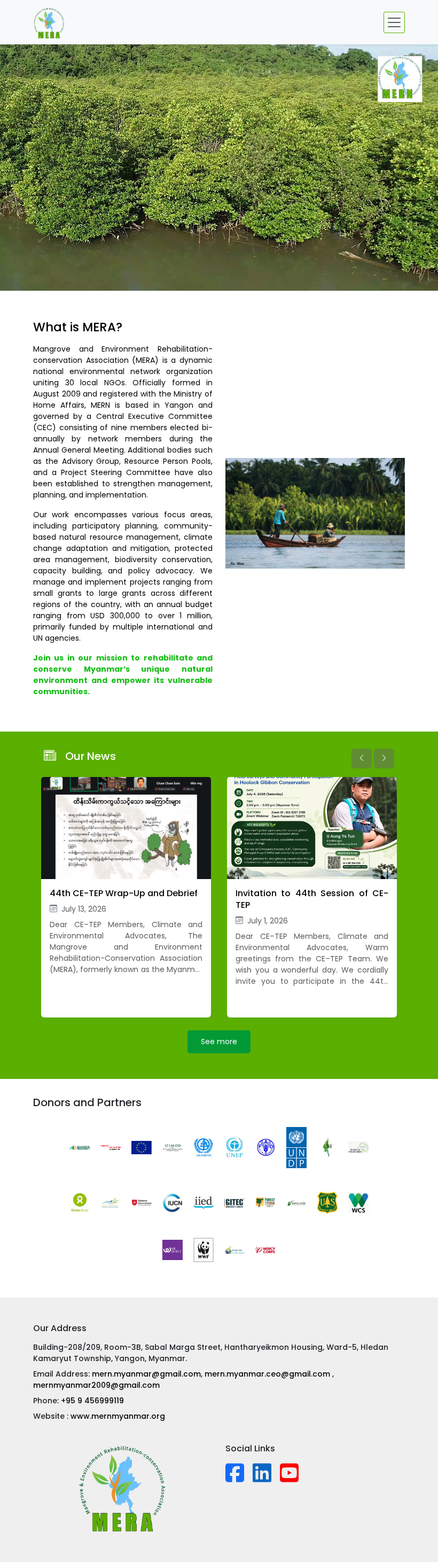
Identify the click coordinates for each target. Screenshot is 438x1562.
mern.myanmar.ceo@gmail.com (268, 1374)
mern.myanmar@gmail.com (146, 1374)
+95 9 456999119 (92, 1400)
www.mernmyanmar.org (118, 1416)
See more (219, 1041)
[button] (361, 758)
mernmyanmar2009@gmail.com (96, 1385)
